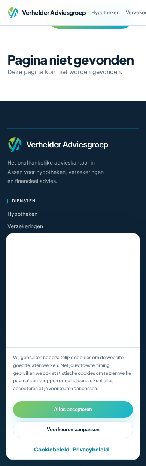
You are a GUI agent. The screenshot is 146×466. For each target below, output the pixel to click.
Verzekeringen (25, 226)
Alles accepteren (73, 409)
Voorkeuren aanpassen (73, 429)
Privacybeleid (91, 449)
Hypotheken (105, 12)
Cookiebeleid (51, 449)
